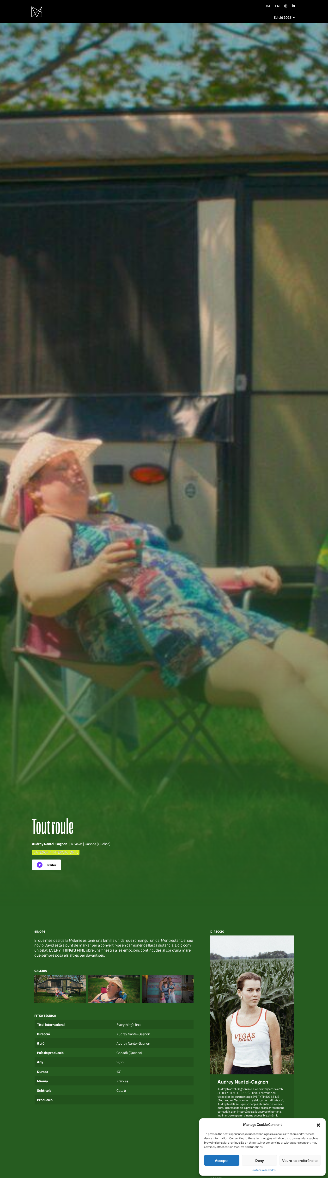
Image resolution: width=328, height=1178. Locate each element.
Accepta (222, 1160)
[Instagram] (285, 6)
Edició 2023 (283, 17)
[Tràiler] (46, 865)
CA (268, 6)
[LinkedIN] (293, 6)
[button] (318, 1124)
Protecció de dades (264, 1170)
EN (277, 6)
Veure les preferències (300, 1160)
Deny (259, 1160)
